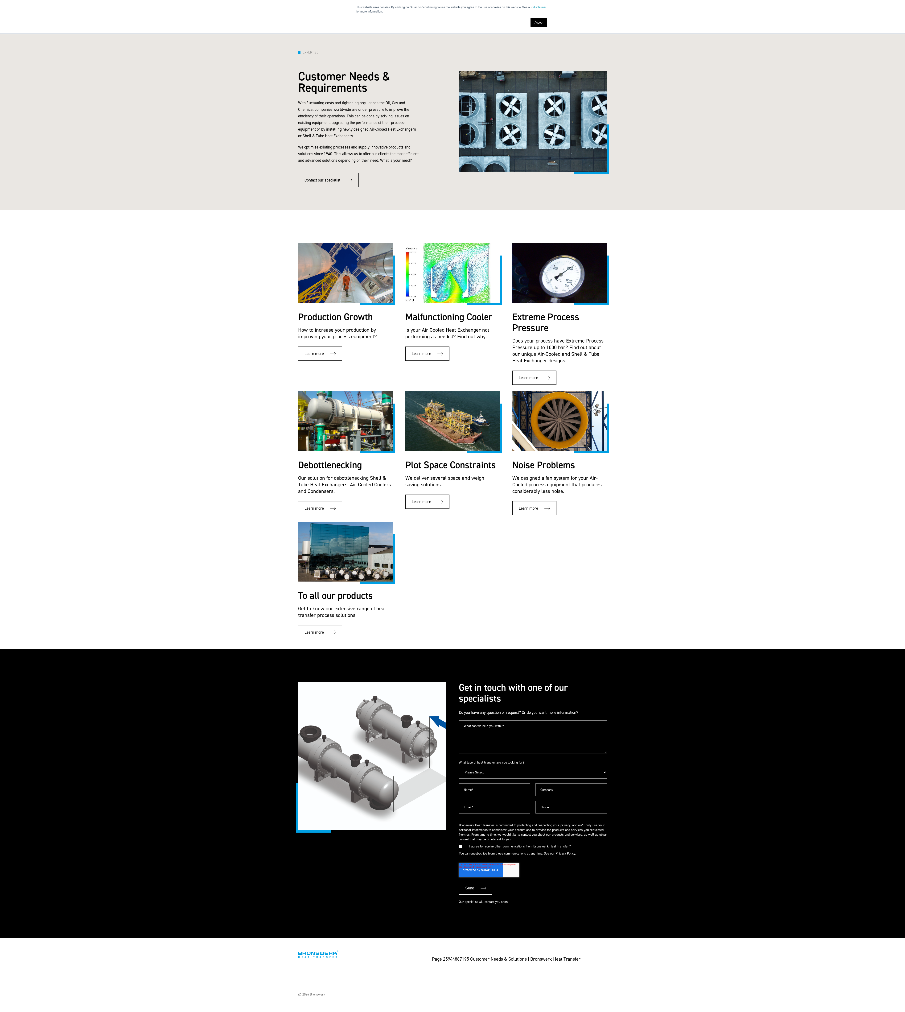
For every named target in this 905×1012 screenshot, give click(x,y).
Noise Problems (543, 465)
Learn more (314, 353)
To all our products (335, 595)
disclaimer (539, 7)
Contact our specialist (322, 180)
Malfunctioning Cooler (448, 317)
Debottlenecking (330, 465)
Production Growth (335, 317)
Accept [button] (539, 22)
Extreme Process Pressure (545, 322)
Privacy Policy (565, 853)
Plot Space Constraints (450, 465)
